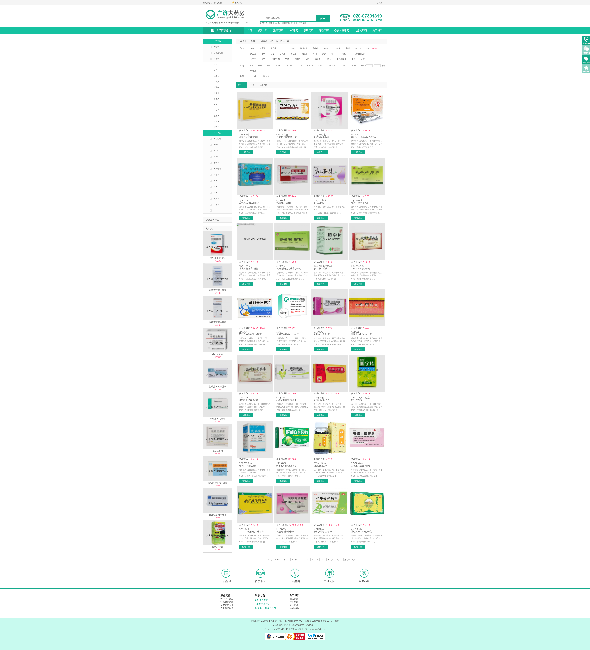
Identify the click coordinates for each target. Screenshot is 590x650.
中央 (353, 59)
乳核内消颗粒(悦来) (285, 531)
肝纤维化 (217, 127)
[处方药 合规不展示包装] (255, 125)
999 (367, 48)
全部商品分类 (223, 30)
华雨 (315, 54)
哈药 (307, 59)
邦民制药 (276, 59)
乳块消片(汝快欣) (247, 466)
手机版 (379, 3)
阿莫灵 (262, 48)
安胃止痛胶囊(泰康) (360, 466)
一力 (283, 48)
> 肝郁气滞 (283, 41)
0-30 (251, 65)
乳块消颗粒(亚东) (359, 203)
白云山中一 (345, 54)
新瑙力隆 (303, 48)
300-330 (342, 65)
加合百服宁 (360, 54)
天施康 (304, 54)
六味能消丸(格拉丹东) (286, 137)
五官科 (216, 151)
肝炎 (215, 65)
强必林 (328, 59)
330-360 (353, 65)
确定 (383, 66)
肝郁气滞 (217, 133)
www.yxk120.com (318, 629)
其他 (215, 210)
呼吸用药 (324, 30)
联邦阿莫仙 (341, 59)
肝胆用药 (308, 30)
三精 (287, 59)
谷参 (263, 54)
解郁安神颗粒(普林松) (286, 466)
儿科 (215, 193)
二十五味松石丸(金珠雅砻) (251, 531)
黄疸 (215, 70)
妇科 (215, 187)
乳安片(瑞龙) (320, 203)
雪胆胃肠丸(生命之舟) (361, 334)
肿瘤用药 (278, 30)
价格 (252, 85)
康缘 (324, 54)
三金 (272, 54)
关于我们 (377, 30)
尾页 (339, 560)
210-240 (321, 65)
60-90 (269, 65)
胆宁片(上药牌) (321, 268)
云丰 (333, 54)
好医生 (293, 54)
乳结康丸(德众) (283, 203)
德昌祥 (317, 59)
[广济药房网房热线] (362, 21)
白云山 (358, 48)
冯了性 (264, 59)
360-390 (364, 65)
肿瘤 (295, 23)
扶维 (348, 48)
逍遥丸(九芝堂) (321, 466)
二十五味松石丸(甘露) (249, 203)
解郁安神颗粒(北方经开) (250, 334)
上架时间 (263, 85)
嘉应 (252, 48)
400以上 (253, 71)
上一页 (294, 560)
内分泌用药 (361, 30)
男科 (215, 181)
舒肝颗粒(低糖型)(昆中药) (363, 137)
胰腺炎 (216, 116)
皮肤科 (216, 199)
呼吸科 (216, 157)
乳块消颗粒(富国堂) (248, 268)
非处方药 (266, 76)
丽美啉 (273, 48)
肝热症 (216, 87)
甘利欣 (282, 54)
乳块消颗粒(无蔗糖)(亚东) (288, 268)
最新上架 (262, 30)
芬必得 (316, 48)
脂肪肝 (216, 110)
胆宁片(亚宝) (357, 400)
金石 (363, 59)
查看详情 (246, 152)
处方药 (253, 76)
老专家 (338, 48)
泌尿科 (216, 175)
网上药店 (334, 621)
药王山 (253, 54)
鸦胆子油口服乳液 (285, 23)
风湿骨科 (217, 169)
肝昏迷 (216, 121)
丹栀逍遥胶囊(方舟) (248, 137)
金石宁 (253, 59)
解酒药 (216, 99)
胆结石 (216, 76)
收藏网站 (238, 3)
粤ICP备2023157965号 (302, 625)
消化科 (216, 163)
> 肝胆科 (273, 41)
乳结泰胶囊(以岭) (322, 137)
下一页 (330, 560)
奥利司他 (273, 23)
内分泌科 (217, 139)
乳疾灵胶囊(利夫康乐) (286, 400)
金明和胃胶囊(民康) (360, 268)
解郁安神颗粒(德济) (323, 531)
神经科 (216, 145)
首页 (249, 30)
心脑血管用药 (341, 30)
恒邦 (293, 48)
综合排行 (241, 85)
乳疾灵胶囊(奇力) (322, 400)
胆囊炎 (216, 82)
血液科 (216, 205)
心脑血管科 (218, 53)
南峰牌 (327, 48)
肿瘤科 (216, 47)
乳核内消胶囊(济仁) (323, 334)
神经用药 (293, 30)
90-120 (278, 65)
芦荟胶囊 (302, 23)
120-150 (288, 65)
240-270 (331, 65)
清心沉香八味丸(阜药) (361, 531)
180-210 (310, 65)
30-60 (260, 65)
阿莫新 (297, 59)
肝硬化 (216, 93)
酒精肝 (216, 104)
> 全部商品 (262, 41)
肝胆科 (216, 59)
